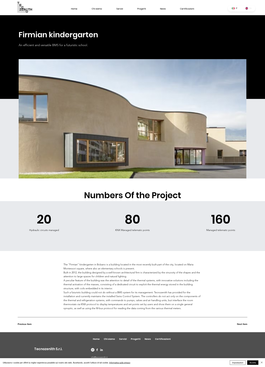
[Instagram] (92, 350)
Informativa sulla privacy (119, 362)
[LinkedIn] (101, 350)
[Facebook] (97, 350)
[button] (27, 324)
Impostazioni (237, 362)
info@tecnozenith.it (99, 357)
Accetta (253, 362)
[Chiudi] (261, 362)
